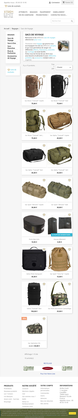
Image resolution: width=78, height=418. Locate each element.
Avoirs (43, 396)
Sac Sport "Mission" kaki (59, 205)
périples (53, 46)
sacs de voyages (49, 38)
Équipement (45, 12)
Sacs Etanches (11, 47)
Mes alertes (44, 404)
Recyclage (7, 402)
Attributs (23, 12)
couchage (30, 52)
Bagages (33, 12)
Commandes (45, 393)
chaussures (43, 50)
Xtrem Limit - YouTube (11, 399)
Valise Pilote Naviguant (34, 274)
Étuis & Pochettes (12, 52)
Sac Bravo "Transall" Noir (59, 101)
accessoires (39, 58)
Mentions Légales (28, 391)
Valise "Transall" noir (34, 308)
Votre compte (47, 385)
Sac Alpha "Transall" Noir (34, 170)
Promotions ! (42, 15)
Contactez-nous (27, 406)
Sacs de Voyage (10, 39)
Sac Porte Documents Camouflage (59, 308)
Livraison (25, 389)
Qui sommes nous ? (29, 396)
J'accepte (72, 413)
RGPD (24, 399)
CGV (23, 394)
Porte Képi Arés (34, 239)
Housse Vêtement (60, 239)
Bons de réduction (47, 401)
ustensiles (51, 50)
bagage (39, 44)
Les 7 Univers (8, 394)
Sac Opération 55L (34, 343)
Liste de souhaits (13, 6)
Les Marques (8, 396)
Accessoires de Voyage (12, 57)
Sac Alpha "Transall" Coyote (59, 135)
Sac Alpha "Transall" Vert (59, 170)
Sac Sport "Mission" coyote (34, 205)
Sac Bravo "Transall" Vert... (34, 135)
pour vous (37, 40)
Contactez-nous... (59, 15)
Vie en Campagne (26, 15)
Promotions (8, 389)
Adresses (44, 398)
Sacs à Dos (12, 43)
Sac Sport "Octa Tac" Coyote (59, 274)
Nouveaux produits (10, 391)
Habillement (58, 12)
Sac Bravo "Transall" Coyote (34, 101)
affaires (35, 50)
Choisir (64, 67)
